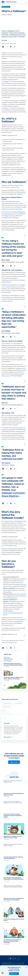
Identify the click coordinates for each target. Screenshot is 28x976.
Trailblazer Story (6, 6)
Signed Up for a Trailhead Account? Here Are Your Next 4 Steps (13, 837)
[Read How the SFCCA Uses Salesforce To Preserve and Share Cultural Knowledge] (14, 932)
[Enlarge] (24, 235)
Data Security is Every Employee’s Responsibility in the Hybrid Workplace (14, 878)
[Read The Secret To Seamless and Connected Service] (14, 911)
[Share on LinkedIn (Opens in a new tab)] (3, 46)
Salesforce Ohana (19, 703)
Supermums (9, 280)
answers (15, 605)
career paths (10, 603)
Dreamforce (16, 364)
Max (3, 415)
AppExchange (15, 433)
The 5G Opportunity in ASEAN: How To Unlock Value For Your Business (13, 678)
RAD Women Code (10, 290)
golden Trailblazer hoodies (15, 548)
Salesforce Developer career (13, 286)
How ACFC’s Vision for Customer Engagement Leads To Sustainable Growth (13, 815)
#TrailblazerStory (17, 621)
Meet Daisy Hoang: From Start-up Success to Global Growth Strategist (13, 664)
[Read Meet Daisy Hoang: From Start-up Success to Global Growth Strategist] (8, 659)
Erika (3, 272)
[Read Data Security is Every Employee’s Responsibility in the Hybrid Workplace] (14, 870)
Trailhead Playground (8, 214)
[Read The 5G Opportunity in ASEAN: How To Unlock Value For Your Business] (8, 673)
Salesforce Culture (7, 703)
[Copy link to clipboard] (14, 46)
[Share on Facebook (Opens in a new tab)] (10, 46)
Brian (3, 201)
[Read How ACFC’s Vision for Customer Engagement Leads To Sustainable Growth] (14, 806)
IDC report (15, 74)
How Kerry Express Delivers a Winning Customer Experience (13, 857)
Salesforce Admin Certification (11, 217)
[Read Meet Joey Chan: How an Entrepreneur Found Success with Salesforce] (14, 891)
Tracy (3, 343)
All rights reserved (18, 962)
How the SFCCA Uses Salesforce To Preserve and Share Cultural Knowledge (12, 941)
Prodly (20, 415)
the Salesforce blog (12, 642)
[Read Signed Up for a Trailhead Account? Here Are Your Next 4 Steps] (14, 829)
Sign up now (14, 762)
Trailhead (19, 370)
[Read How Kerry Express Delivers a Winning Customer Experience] (14, 849)
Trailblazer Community (9, 215)
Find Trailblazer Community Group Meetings (13, 492)
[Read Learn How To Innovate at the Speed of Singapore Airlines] (14, 786)
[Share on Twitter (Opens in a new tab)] (7, 46)
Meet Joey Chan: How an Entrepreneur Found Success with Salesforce (14, 899)
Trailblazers (6, 81)
